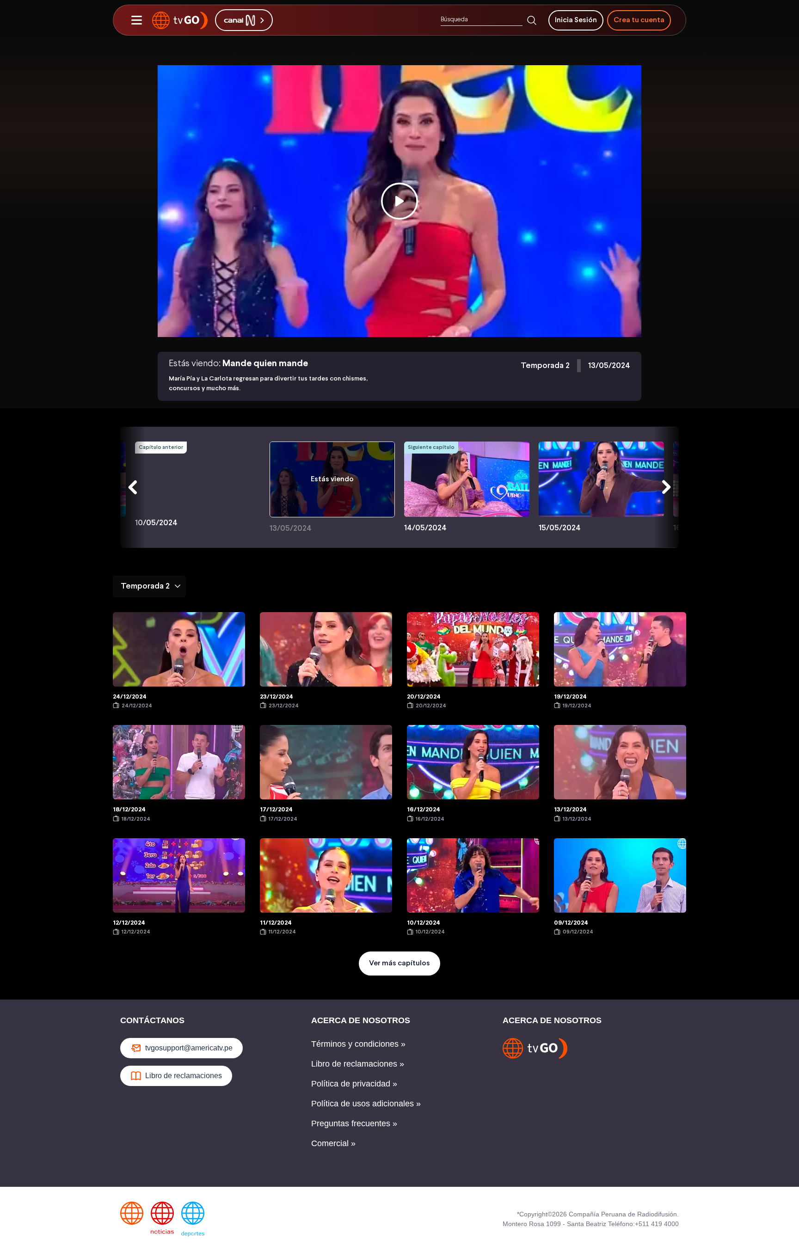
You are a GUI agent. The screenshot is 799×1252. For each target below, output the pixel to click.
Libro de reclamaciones (183, 1076)
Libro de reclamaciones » (357, 1063)
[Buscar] (531, 20)
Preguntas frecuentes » (354, 1123)
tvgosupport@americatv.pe (189, 1048)
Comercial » (333, 1143)
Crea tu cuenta (639, 20)
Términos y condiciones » (358, 1044)
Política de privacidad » (354, 1083)
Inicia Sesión (576, 20)
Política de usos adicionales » (366, 1103)
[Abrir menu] (136, 20)
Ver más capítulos (399, 963)
